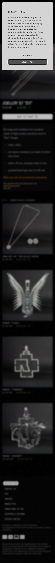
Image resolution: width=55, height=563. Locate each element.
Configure (27, 56)
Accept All (28, 62)
